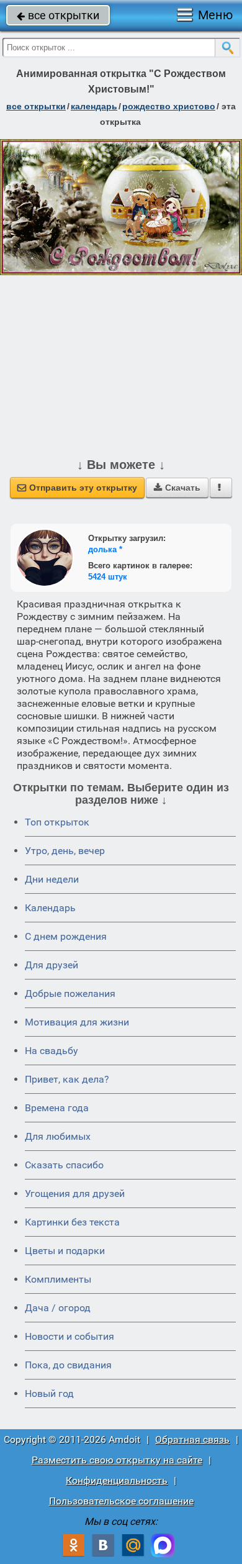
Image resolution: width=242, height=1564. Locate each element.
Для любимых (58, 1136)
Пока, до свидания (68, 1365)
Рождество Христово (168, 106)
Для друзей (51, 965)
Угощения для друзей (75, 1193)
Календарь (94, 106)
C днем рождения (66, 936)
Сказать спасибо (64, 1165)
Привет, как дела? (67, 1079)
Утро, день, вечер (65, 851)
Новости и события (69, 1336)
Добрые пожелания (70, 993)
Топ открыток (57, 822)
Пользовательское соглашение (121, 1501)
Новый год (49, 1393)
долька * (105, 549)
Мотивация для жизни (77, 1022)
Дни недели (52, 879)
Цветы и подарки (65, 1251)
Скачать (177, 488)
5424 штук (107, 576)
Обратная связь (192, 1439)
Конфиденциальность (117, 1480)
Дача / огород (58, 1308)
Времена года (57, 1108)
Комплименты (58, 1279)
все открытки (58, 15)
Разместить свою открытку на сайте (117, 1460)
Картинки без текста (72, 1222)
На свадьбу (51, 1051)
